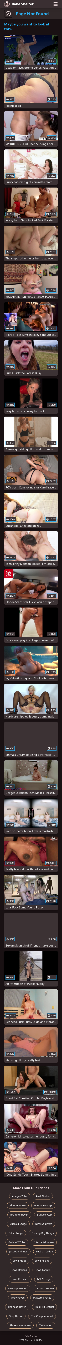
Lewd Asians (42, 1260)
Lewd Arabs (19, 1260)
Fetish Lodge (15, 1233)
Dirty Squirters (43, 1223)
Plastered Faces (42, 1297)
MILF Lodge (43, 1279)
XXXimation (45, 1325)
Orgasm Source (45, 1288)
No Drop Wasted (17, 1288)
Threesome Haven (20, 1325)
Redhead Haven (17, 1306)
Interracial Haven (44, 1242)
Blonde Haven (18, 1205)
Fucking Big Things (43, 1233)
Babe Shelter (23, 4)
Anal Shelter (43, 1196)
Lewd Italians (19, 1270)
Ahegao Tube (19, 1196)
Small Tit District (44, 1306)
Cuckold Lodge (18, 1223)
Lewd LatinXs (42, 1270)
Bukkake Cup (44, 1214)
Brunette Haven (19, 1214)
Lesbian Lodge (44, 1251)
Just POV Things (18, 1251)
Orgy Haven (18, 1297)
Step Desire (16, 1316)
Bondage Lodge (43, 1205)
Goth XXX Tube (16, 1242)
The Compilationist (42, 1316)
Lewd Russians (20, 1279)
